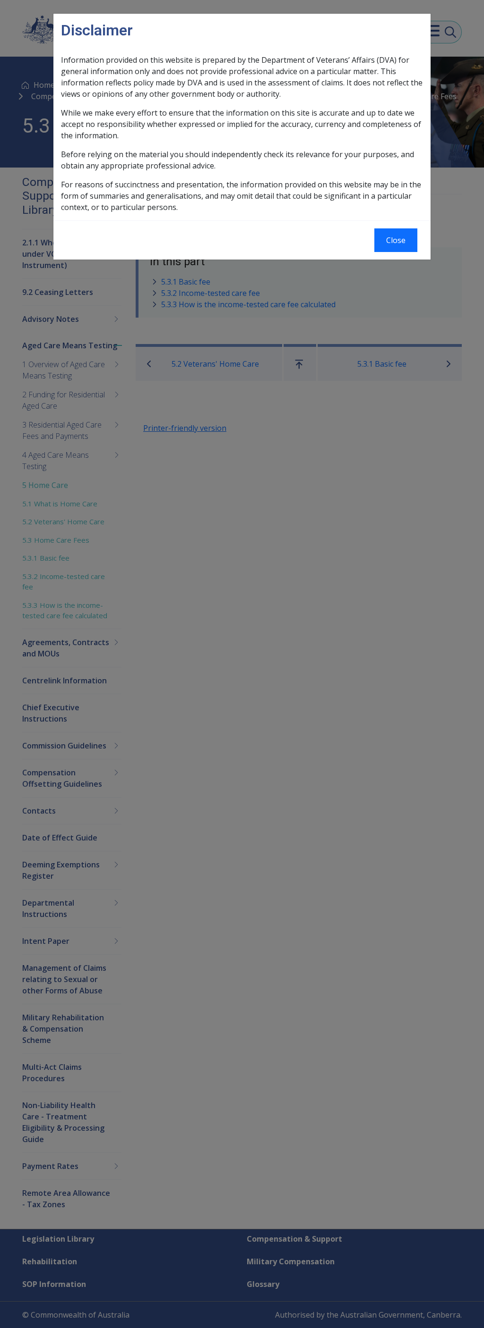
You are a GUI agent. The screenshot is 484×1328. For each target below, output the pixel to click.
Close (396, 240)
